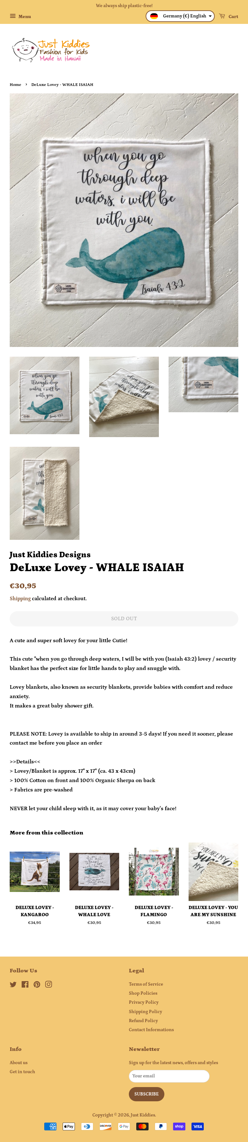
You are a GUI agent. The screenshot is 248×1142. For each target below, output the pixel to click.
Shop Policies (143, 993)
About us (18, 1062)
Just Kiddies (143, 1115)
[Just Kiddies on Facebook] (25, 986)
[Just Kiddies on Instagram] (48, 986)
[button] (180, 16)
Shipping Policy (145, 1011)
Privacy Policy (144, 1002)
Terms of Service (146, 984)
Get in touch (22, 1071)
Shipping (20, 599)
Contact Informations (151, 1029)
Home (15, 84)
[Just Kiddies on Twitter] (13, 986)
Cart (233, 16)
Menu (24, 16)
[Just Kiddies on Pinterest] (36, 986)
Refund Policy (143, 1020)
